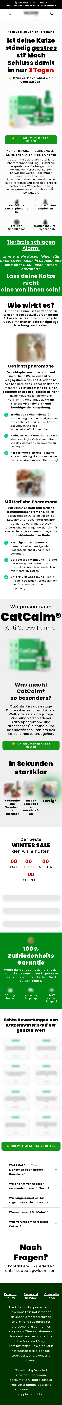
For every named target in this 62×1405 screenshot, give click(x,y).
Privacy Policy (10, 1296)
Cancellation (51, 1296)
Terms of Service (31, 1296)
